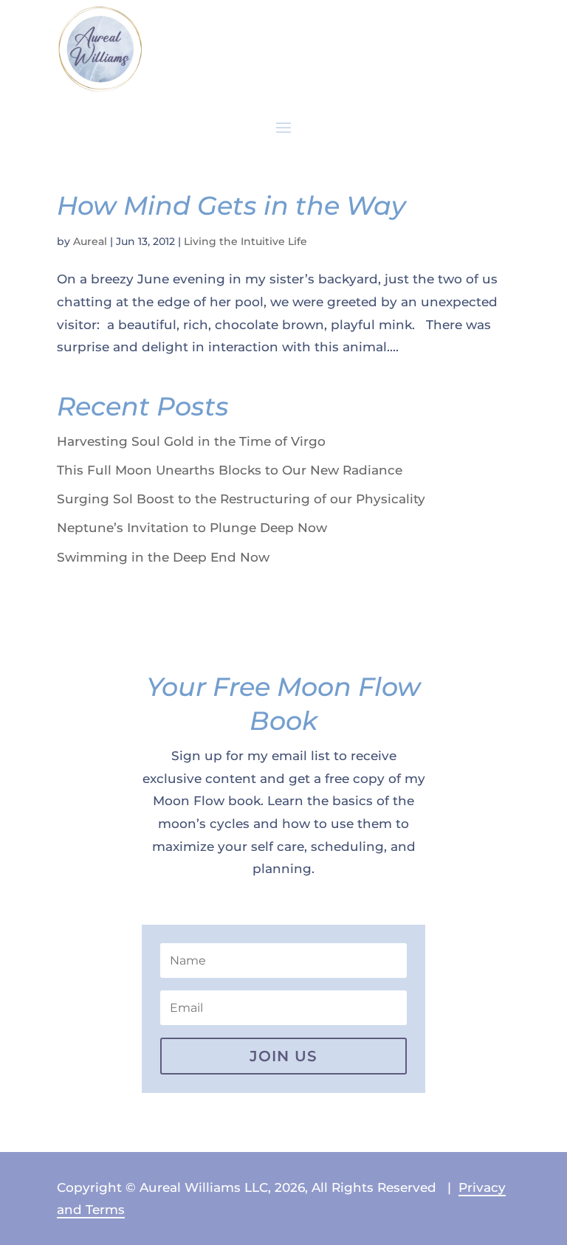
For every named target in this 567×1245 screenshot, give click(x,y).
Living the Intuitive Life (245, 241)
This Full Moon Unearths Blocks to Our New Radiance (229, 470)
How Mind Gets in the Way (231, 205)
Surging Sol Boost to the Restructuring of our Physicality (241, 499)
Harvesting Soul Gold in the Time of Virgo (191, 441)
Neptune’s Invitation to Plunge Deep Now (192, 527)
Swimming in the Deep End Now (163, 557)
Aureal (90, 241)
